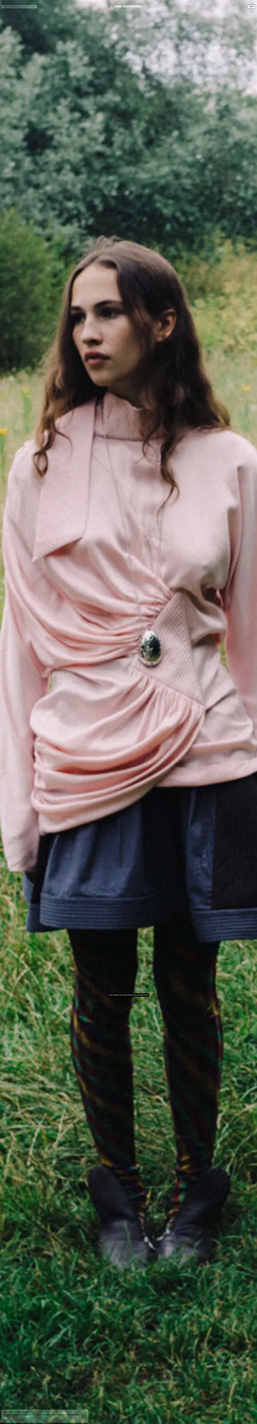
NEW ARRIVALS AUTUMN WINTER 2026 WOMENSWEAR (128, 995)
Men (5, 6)
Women (14, 6)
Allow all (7, 1420)
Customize (19, 1420)
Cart (251, 6)
